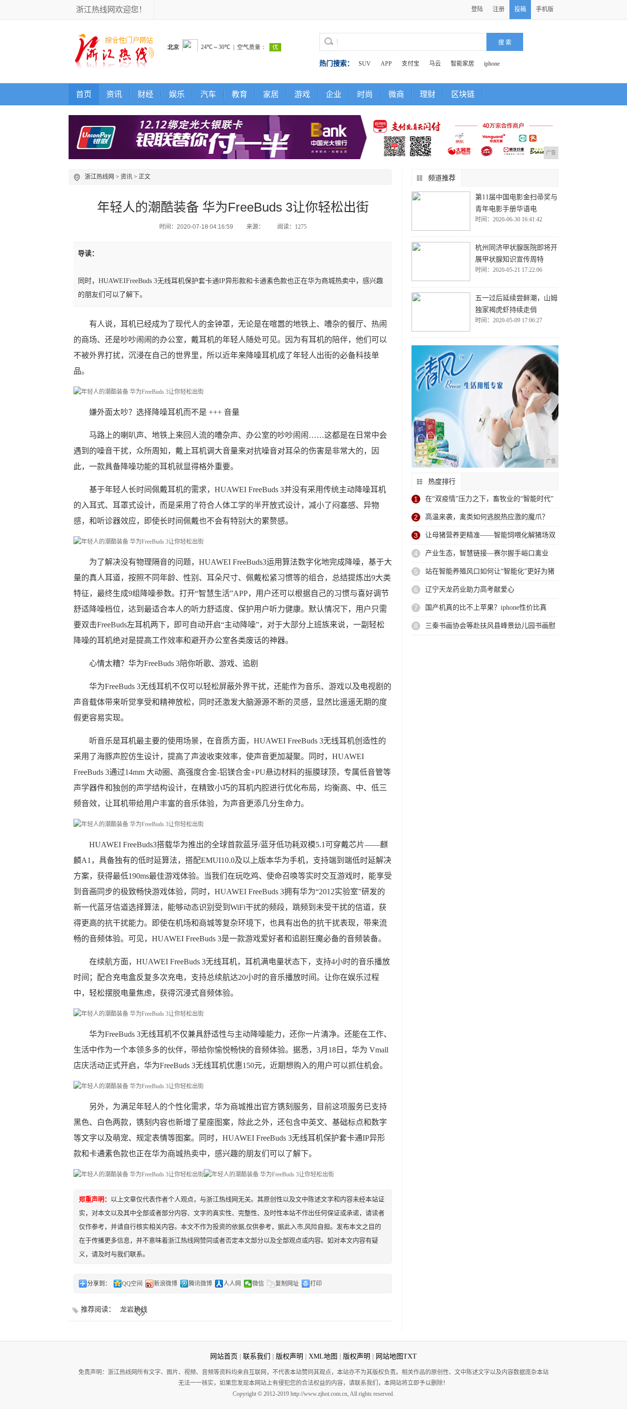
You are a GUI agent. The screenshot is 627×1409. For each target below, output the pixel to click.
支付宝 (410, 63)
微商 (396, 94)
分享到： (99, 1283)
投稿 (520, 9)
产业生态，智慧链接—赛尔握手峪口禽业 (487, 553)
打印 (316, 1283)
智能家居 (462, 63)
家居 (271, 94)
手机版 (545, 9)
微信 (258, 1283)
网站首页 (224, 1356)
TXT (410, 1356)
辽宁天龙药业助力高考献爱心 (469, 589)
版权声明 (289, 1356)
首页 (84, 94)
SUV (365, 63)
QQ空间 (132, 1283)
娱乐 (177, 94)
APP (386, 63)
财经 (145, 94)
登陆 (477, 9)
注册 (499, 9)
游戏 (302, 94)
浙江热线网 (99, 176)
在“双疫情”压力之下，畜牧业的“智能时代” (489, 498)
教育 (239, 94)
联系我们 (256, 1356)
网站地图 (389, 1356)
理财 (427, 94)
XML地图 (323, 1356)
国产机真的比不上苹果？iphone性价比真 (486, 607)
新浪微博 (165, 1283)
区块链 (463, 94)
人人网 (232, 1283)
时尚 (365, 94)
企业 (333, 94)
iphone (492, 63)
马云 (435, 63)
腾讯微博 (200, 1283)
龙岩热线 (133, 1309)
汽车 (208, 94)
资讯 (114, 94)
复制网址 (287, 1283)
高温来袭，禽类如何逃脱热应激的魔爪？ (487, 517)
